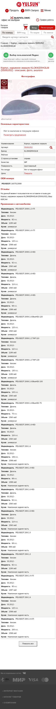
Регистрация (47, 27)
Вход (34, 27)
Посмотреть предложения (15, 135)
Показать (28, 173)
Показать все (28, 644)
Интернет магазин (13, 691)
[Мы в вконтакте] (24, 673)
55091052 (28, 147)
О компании (10, 703)
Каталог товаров (12, 697)
